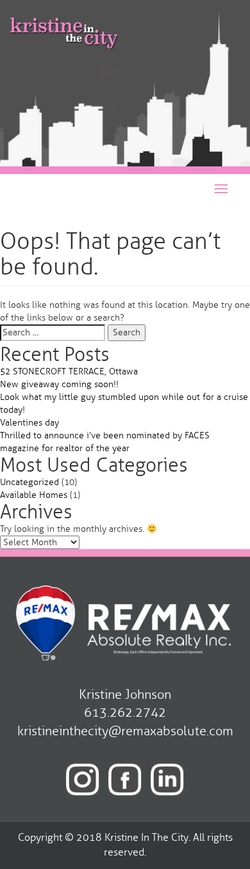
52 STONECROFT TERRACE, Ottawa (69, 371)
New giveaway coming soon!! (59, 384)
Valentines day (29, 422)
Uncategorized (29, 482)
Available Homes (33, 495)
